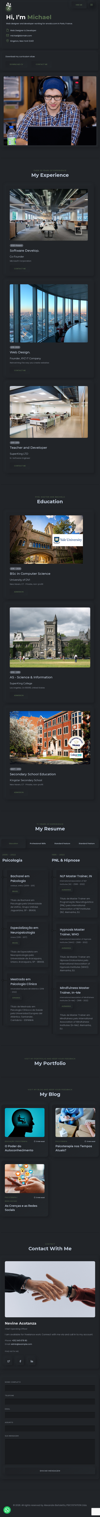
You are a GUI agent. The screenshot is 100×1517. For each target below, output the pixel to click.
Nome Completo (13, 1382)
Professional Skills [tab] (38, 843)
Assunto (9, 1422)
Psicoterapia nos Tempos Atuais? (73, 1148)
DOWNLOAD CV (16, 64)
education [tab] (13, 843)
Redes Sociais (11, 1201)
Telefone (9, 1395)
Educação (9, 1141)
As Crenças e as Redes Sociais (21, 1208)
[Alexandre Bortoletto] (8, 5)
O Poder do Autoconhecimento (19, 1148)
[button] (7, 1510)
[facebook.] (8, 1361)
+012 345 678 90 (19, 1340)
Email (7, 1409)
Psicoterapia (21, 1141)
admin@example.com (21, 1344)
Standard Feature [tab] (62, 843)
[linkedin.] (31, 1361)
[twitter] (20, 1361)
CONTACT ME (41, 64)
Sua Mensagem (12, 1436)
